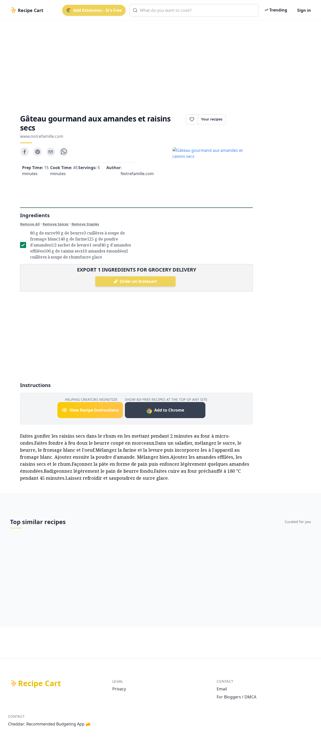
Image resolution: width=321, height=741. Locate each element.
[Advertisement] (158, 63)
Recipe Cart (39, 683)
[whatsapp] (63, 151)
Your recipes (211, 119)
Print (242, 119)
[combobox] (194, 10)
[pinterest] (37, 151)
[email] (50, 151)
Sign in (304, 10)
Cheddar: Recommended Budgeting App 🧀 (49, 724)
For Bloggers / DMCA (236, 697)
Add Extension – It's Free (97, 10)
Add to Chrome (169, 410)
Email (222, 689)
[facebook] (24, 151)
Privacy (119, 689)
